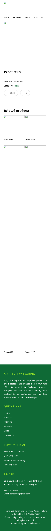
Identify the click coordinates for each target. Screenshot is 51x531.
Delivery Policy (11, 455)
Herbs (27, 17)
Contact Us (9, 435)
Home (6, 17)
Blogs (6, 430)
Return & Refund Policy (14, 460)
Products (17, 17)
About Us (8, 417)
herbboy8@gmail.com (20, 493)
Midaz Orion (35, 523)
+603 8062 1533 (16, 490)
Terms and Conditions (14, 451)
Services (8, 426)
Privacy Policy (10, 464)
